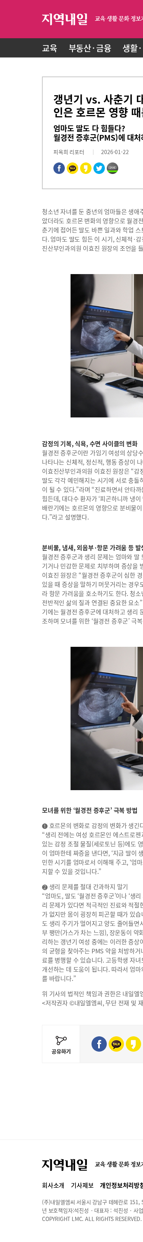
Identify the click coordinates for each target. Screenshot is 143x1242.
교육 (49, 47)
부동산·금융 (90, 47)
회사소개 (53, 1185)
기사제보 (82, 1185)
